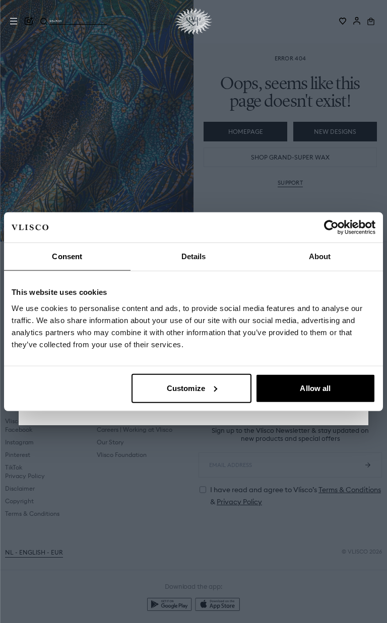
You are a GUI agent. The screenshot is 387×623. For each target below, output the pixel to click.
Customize (186, 387)
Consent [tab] (67, 256)
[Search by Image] (28, 21)
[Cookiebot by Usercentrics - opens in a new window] (331, 227)
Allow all (315, 387)
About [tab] (320, 256)
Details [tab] (193, 256)
